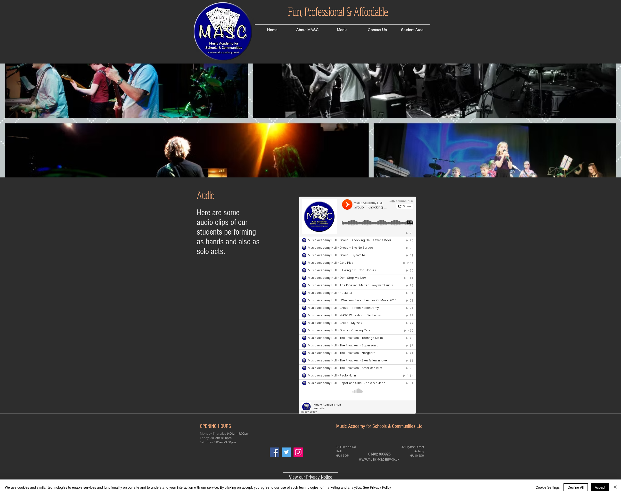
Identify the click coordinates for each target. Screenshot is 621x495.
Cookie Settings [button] (548, 487)
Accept (600, 487)
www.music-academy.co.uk (379, 459)
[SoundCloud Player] (357, 305)
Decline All (576, 487)
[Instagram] (298, 452)
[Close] (615, 487)
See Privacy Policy (377, 487)
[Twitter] (286, 452)
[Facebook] (274, 452)
